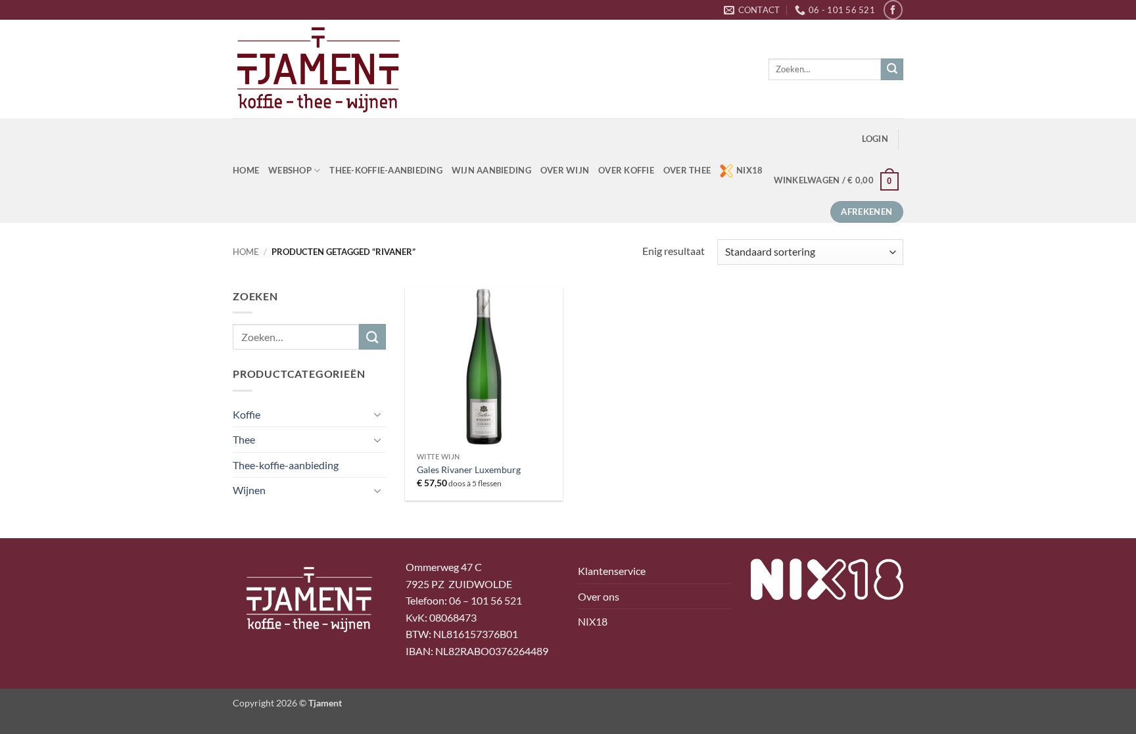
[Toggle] (378, 414)
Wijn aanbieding (491, 170)
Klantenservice (612, 570)
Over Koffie (626, 170)
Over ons (598, 596)
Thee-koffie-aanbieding (385, 170)
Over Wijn (564, 170)
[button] (875, 139)
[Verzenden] (892, 69)
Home (246, 251)
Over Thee (687, 170)
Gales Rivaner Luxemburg (469, 469)
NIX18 (749, 170)
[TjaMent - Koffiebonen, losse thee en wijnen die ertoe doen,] (318, 69)
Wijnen (249, 490)
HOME (246, 170)
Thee (244, 439)
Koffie (246, 414)
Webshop (290, 170)
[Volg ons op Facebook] (893, 9)
